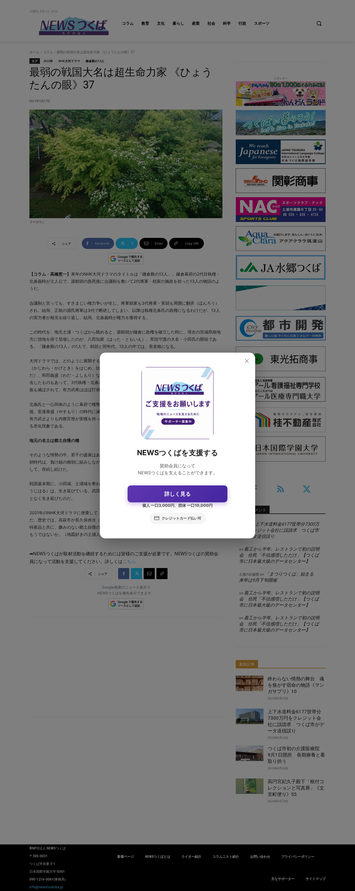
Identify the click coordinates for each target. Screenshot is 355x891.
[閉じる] (247, 361)
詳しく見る (177, 494)
